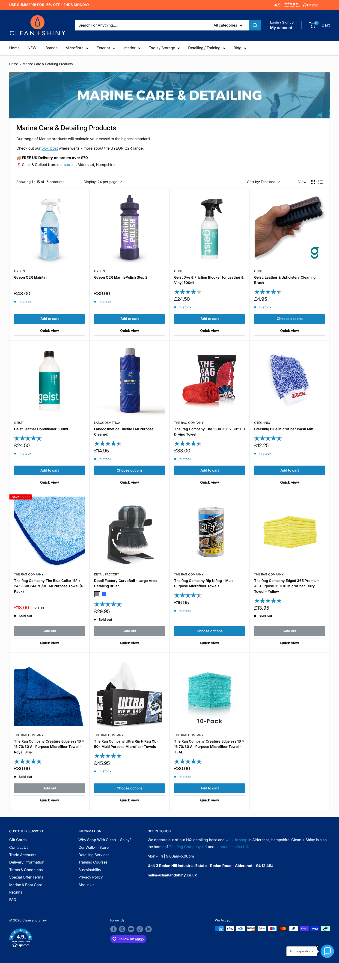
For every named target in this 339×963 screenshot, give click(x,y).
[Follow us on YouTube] (131, 929)
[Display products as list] (320, 182)
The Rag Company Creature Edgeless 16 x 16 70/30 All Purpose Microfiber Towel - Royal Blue (49, 746)
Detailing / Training (204, 47)
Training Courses (92, 862)
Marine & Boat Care (25, 884)
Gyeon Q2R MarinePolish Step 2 (120, 277)
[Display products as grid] (313, 182)
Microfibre (74, 47)
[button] (295, 4)
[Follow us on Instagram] (122, 929)
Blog (237, 47)
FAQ (12, 899)
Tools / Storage (162, 47)
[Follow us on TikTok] (140, 929)
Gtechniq (262, 422)
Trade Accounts (22, 854)
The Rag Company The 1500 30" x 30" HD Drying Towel (209, 431)
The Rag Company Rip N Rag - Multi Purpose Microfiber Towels (204, 583)
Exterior (103, 47)
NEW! (32, 47)
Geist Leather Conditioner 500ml (41, 429)
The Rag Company (189, 422)
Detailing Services (93, 854)
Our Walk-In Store (93, 847)
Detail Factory (106, 574)
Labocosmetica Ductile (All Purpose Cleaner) (124, 431)
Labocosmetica (107, 422)
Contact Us (18, 847)
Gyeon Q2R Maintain (31, 277)
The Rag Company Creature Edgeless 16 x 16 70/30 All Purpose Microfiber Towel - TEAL (209, 746)
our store (65, 164)
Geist (178, 271)
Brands (51, 47)
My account (281, 27)
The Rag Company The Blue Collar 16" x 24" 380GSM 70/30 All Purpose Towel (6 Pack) (48, 586)
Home (14, 47)
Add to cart (49, 318)
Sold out (49, 631)
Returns (15, 892)
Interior (129, 47)
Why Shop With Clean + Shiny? (104, 839)
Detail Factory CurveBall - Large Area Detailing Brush (125, 583)
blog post (50, 148)
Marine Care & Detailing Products (48, 64)
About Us (86, 884)
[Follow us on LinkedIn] (148, 929)
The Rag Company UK (188, 846)
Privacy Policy (90, 877)
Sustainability (89, 869)
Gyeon (19, 271)
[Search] (255, 25)
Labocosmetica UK (231, 846)
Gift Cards (18, 839)
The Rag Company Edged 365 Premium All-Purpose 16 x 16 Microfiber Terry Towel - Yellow (286, 586)
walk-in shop (236, 839)
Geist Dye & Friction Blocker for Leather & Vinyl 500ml (209, 280)
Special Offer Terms (26, 877)
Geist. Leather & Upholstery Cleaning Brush (284, 280)
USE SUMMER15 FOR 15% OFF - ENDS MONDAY (49, 5)
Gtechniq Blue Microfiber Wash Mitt (283, 429)
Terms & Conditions (26, 869)
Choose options (290, 318)
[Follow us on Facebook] (113, 929)
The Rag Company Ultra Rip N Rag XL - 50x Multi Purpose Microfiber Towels (126, 744)
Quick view (49, 330)
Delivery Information (26, 862)
